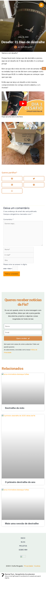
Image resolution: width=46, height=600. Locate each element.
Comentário (8, 219)
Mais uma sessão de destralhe (22, 523)
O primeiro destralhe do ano (20, 482)
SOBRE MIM (23, 550)
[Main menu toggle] (41, 5)
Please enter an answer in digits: (15, 264)
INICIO (23, 538)
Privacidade (28, 566)
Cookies (37, 566)
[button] (12, 178)
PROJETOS (23, 546)
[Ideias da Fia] (5, 5)
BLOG (23, 542)
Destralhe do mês (14, 408)
